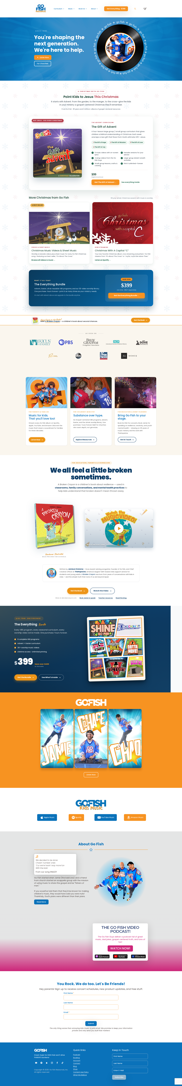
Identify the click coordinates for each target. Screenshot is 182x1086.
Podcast (76, 1055)
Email (66, 1012)
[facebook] (57, 1063)
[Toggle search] (135, 8)
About (93, 9)
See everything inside (130, 182)
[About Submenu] (98, 9)
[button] (119, 528)
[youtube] (36, 1063)
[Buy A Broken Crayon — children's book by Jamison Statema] (54, 524)
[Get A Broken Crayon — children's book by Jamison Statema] (35, 320)
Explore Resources (85, 439)
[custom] (41, 1063)
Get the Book (140, 320)
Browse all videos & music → (43, 260)
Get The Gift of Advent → (105, 182)
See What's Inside (51, 677)
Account (76, 1060)
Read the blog (121, 598)
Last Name (68, 1003)
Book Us (82, 9)
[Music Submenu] (75, 9)
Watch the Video (102, 590)
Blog (75, 1066)
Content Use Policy (81, 1072)
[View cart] (145, 9)
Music (70, 9)
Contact (76, 1063)
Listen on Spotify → (103, 260)
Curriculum (58, 9)
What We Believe (80, 1075)
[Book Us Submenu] (87, 9)
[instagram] (52, 1063)
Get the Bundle (25, 677)
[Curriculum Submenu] (64, 9)
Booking (76, 1057)
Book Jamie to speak (87, 598)
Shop (75, 1069)
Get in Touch (127, 439)
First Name (69, 993)
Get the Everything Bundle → (126, 295)
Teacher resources (105, 598)
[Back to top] (177, 1081)
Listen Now (37, 439)
